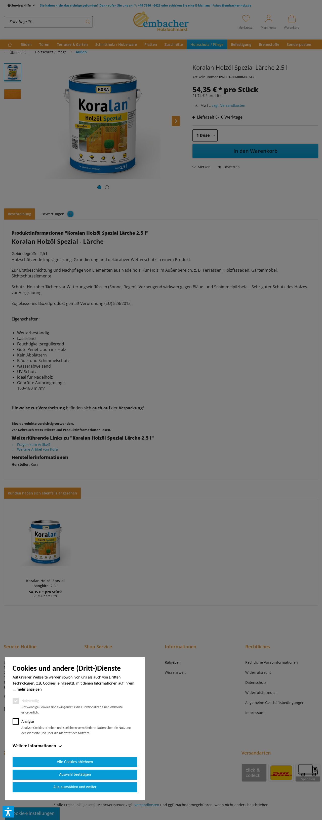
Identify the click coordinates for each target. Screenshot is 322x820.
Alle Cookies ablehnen (75, 762)
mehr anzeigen (29, 690)
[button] (8, 811)
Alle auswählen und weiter (75, 787)
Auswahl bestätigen (75, 775)
